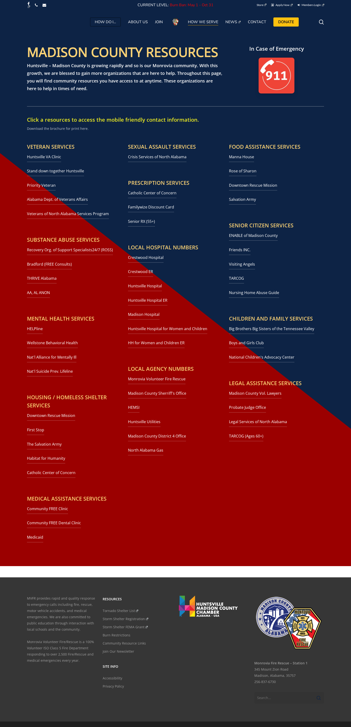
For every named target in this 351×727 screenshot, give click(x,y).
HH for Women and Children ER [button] (156, 342)
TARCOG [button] (236, 278)
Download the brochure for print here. (58, 128)
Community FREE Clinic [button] (47, 508)
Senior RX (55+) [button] (141, 221)
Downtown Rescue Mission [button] (51, 415)
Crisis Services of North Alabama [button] (157, 156)
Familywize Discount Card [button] (151, 207)
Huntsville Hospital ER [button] (147, 300)
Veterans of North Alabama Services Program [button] (68, 213)
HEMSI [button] (133, 407)
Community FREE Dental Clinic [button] (54, 522)
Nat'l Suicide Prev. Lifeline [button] (50, 371)
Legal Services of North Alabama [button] (258, 421)
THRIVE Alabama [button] (42, 278)
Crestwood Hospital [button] (146, 257)
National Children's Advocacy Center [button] (261, 357)
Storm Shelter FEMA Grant (123, 627)
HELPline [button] (35, 328)
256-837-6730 (265, 681)
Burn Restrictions (116, 635)
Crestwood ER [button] (140, 271)
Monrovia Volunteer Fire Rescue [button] (157, 379)
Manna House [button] (241, 156)
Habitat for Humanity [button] (46, 458)
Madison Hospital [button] (144, 314)
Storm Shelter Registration (124, 619)
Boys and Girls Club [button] (246, 342)
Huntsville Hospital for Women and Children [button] (167, 328)
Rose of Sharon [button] (242, 171)
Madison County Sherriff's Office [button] (157, 393)
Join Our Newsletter (118, 651)
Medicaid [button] (35, 537)
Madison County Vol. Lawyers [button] (255, 393)
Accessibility (112, 678)
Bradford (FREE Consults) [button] (49, 264)
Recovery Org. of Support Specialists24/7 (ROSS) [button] (70, 249)
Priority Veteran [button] (41, 185)
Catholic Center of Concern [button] (51, 472)
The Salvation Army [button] (44, 444)
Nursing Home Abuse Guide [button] (254, 292)
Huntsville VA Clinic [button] (44, 156)
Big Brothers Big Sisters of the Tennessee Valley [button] (271, 328)
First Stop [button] (35, 429)
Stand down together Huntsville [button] (55, 171)
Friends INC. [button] (239, 249)
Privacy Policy (113, 686)
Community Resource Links (124, 643)
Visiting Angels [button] (242, 264)
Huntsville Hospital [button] (145, 286)
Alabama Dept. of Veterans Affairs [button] (57, 199)
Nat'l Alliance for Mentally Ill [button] (51, 357)
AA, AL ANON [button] (38, 292)
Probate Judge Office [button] (247, 407)
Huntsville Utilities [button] (144, 421)
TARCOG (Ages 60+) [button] (246, 436)
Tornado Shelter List (119, 610)
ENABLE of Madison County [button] (253, 235)
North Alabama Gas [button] (145, 450)
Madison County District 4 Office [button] (157, 436)
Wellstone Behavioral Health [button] (52, 342)
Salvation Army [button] (242, 199)
